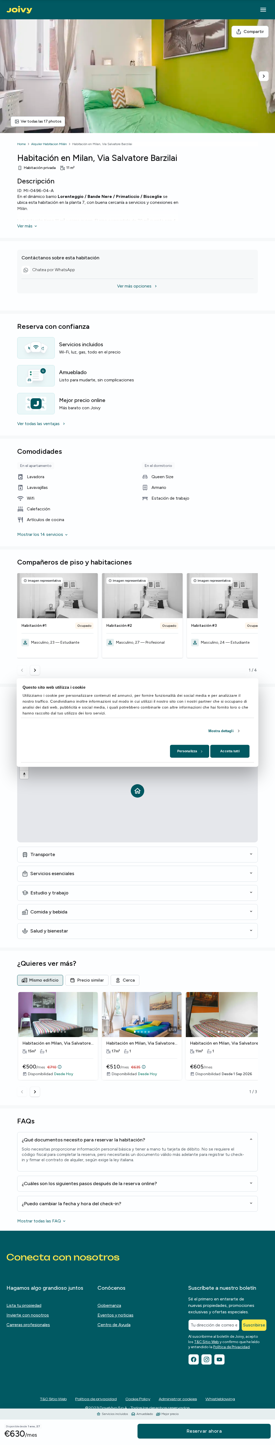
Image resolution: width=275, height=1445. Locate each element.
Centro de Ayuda (114, 1324)
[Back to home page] (19, 10)
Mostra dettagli (221, 731)
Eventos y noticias (115, 1315)
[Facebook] (193, 1359)
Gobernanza (109, 1305)
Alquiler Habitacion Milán (49, 144)
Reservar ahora (204, 1431)
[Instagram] (206, 1359)
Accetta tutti (229, 751)
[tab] (40, 980)
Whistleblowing (220, 1399)
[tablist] (137, 980)
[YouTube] (219, 1359)
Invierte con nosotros (27, 1315)
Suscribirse (254, 1325)
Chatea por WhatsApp (54, 270)
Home (21, 144)
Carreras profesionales (28, 1324)
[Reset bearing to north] (24, 774)
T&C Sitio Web (206, 1342)
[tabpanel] (137, 1044)
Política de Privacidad (231, 1347)
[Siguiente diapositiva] (264, 76)
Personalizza (187, 751)
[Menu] (263, 9)
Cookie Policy (137, 1399)
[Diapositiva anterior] (11, 76)
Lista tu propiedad (23, 1305)
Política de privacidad (96, 1399)
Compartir (254, 31)
